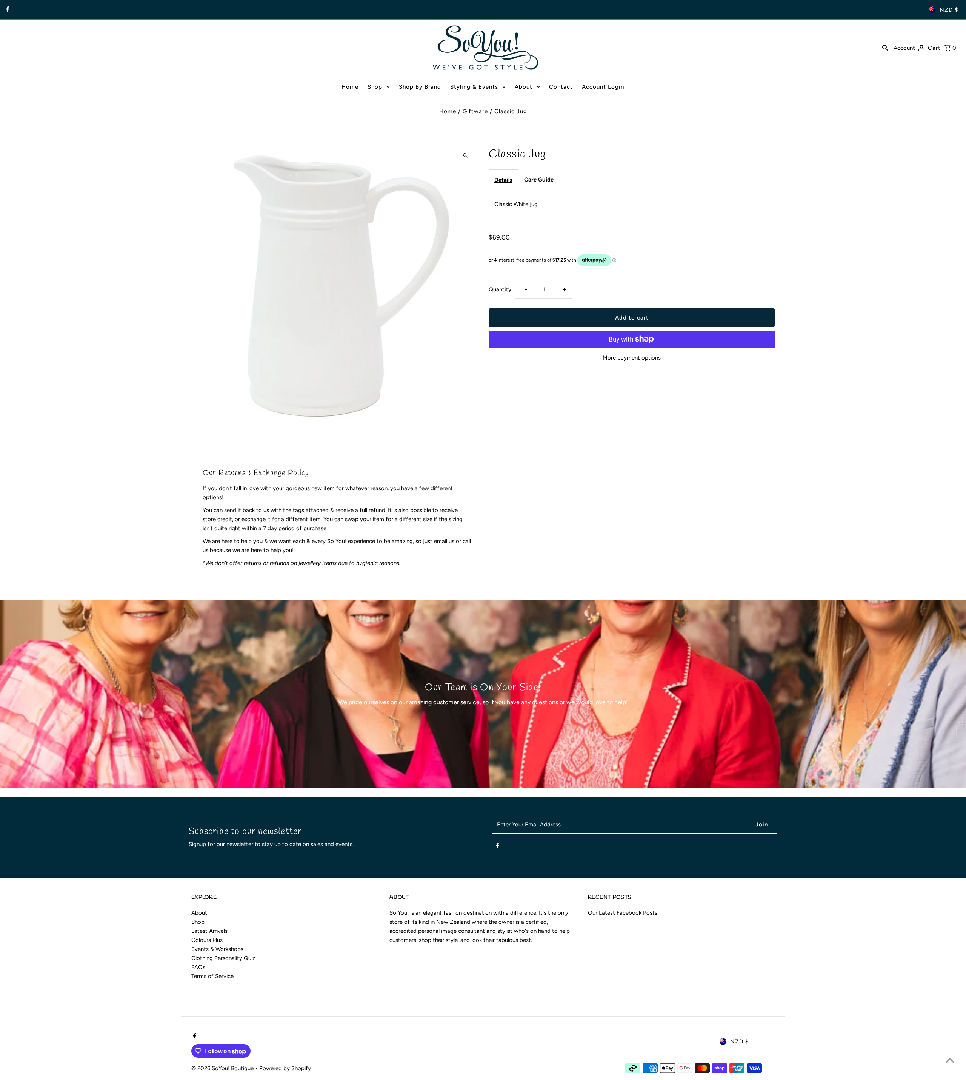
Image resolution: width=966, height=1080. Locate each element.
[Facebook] (6, 9)
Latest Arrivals (209, 931)
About (199, 912)
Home (447, 111)
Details (503, 180)
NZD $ (949, 9)
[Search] (885, 47)
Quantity (500, 289)
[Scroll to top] (949, 1060)
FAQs (198, 967)
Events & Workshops (217, 949)
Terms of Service (212, 976)
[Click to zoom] (465, 155)
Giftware (475, 111)
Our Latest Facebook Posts (622, 912)
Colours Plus (207, 940)
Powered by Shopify (285, 1068)
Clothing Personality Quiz (223, 958)
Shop (198, 921)
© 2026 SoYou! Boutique (223, 1068)
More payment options (632, 357)
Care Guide (539, 179)
